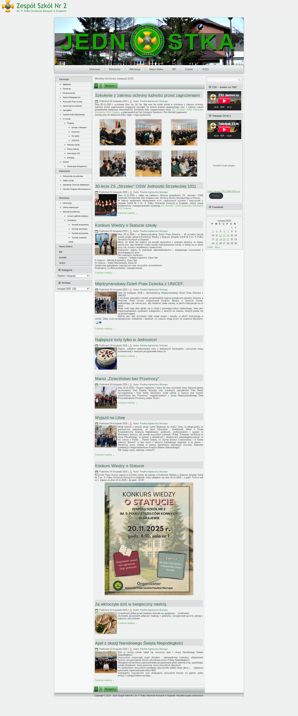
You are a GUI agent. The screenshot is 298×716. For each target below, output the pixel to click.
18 (217, 239)
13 (224, 235)
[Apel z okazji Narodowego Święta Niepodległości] (106, 673)
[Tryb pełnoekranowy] (238, 107)
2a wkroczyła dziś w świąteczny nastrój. (131, 604)
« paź (210, 247)
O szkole (67, 119)
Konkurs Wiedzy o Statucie (119, 465)
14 (228, 235)
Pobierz (216, 195)
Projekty (70, 123)
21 (228, 239)
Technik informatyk (79, 229)
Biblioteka (67, 84)
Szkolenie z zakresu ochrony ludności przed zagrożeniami (147, 95)
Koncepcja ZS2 (73, 153)
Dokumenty (114, 69)
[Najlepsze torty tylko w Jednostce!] (106, 369)
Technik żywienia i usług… (77, 240)
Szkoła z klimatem (79, 127)
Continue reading (127, 213)
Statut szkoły (68, 180)
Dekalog (70, 158)
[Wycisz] (234, 107)
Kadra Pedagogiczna (71, 97)
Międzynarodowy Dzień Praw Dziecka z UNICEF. (139, 283)
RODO (66, 162)
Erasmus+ (76, 132)
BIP (174, 69)
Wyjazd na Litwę (110, 417)
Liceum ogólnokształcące (77, 216)
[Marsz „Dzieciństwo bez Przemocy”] (106, 408)
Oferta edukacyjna (70, 207)
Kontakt (189, 69)
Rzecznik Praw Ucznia (72, 102)
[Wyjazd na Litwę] (106, 447)
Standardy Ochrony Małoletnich (76, 185)
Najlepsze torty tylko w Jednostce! (126, 339)
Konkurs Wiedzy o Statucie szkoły (126, 225)
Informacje (94, 69)
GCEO (205, 69)
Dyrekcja (67, 89)
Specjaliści (67, 110)
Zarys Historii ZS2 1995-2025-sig (223, 191)
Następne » (110, 85)
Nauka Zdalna (156, 69)
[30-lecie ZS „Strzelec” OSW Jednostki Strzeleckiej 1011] (106, 216)
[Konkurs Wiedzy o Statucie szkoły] (106, 255)
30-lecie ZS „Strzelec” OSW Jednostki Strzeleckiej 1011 (145, 186)
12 (220, 235)
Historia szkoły (73, 145)
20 (224, 239)
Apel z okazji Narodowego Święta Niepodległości (139, 643)
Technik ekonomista (80, 233)
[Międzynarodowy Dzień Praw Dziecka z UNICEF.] (106, 313)
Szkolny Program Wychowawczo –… (75, 191)
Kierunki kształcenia (71, 212)
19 (220, 239)
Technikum (71, 220)
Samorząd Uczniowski (72, 106)
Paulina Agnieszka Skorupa (153, 101)
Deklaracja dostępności (77, 166)
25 (217, 243)
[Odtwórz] (211, 107)
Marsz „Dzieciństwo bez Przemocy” (127, 378)
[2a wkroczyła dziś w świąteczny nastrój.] (106, 634)
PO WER (75, 136)
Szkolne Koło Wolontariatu (74, 115)
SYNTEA (75, 140)
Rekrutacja (135, 69)
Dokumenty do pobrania (73, 176)
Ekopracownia (69, 93)
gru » (217, 247)
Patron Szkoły (73, 149)
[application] (224, 100)
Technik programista (80, 225)
